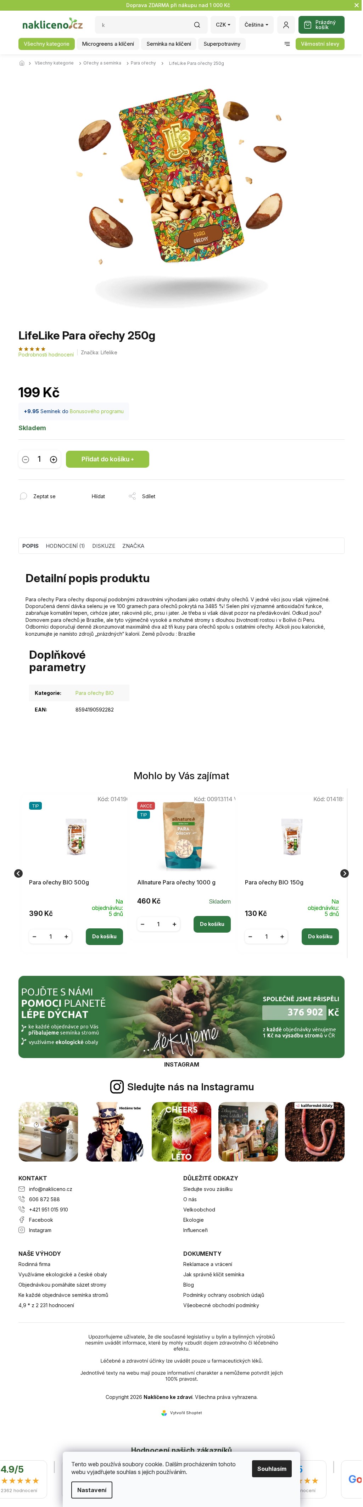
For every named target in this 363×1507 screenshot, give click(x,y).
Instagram (40, 1230)
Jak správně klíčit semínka (213, 1274)
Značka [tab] (133, 545)
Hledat (201, 27)
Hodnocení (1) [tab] (65, 545)
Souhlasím (269, 1468)
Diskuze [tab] (103, 545)
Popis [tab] (30, 545)
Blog (188, 1285)
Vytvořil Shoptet (186, 1412)
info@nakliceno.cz (50, 1189)
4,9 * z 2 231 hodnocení (46, 1305)
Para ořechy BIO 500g (59, 882)
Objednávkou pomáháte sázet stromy (62, 1285)
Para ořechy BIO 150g (274, 882)
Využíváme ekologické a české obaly (62, 1274)
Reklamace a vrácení (207, 1264)
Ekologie (193, 1220)
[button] (76, 931)
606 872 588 (44, 1199)
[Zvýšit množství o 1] (53, 459)
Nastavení (89, 1490)
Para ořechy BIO (95, 693)
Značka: (99, 352)
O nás (190, 1199)
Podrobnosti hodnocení (46, 355)
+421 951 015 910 (48, 1210)
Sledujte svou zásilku (208, 1189)
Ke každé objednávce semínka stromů (63, 1295)
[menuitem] (46, 44)
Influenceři (195, 1230)
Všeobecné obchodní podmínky (221, 1305)
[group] (73, 873)
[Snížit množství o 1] (25, 459)
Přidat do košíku (105, 459)
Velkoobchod (199, 1210)
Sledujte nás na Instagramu (190, 1087)
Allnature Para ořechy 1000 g (176, 882)
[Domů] (24, 63)
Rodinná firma (34, 1264)
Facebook (41, 1220)
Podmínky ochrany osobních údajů (223, 1295)
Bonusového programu (97, 411)
